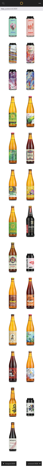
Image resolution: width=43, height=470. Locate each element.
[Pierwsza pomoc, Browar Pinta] (30, 366)
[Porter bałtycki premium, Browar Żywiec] (30, 221)
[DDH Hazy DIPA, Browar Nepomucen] (12, 53)
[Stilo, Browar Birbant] (12, 27)
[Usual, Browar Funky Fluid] (30, 80)
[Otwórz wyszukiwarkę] (3, 3)
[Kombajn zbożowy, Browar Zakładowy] (30, 185)
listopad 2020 (10, 464)
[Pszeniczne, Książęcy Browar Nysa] (12, 293)
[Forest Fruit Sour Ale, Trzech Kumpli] (30, 148)
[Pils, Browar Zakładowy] (12, 330)
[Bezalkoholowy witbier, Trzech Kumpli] (12, 111)
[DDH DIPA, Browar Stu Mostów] (12, 402)
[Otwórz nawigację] (39, 3)
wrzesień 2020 (33, 464)
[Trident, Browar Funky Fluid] (12, 80)
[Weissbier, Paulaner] (12, 257)
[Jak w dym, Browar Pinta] (12, 366)
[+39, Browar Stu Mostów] (30, 263)
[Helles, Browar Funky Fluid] (30, 330)
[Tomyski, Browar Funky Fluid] (12, 148)
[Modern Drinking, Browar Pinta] (12, 185)
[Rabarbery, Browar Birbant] (30, 27)
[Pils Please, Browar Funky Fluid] (30, 111)
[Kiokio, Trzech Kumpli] (12, 221)
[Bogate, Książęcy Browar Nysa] (30, 293)
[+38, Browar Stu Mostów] (30, 407)
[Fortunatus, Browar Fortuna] (12, 437)
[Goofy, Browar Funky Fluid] (30, 53)
